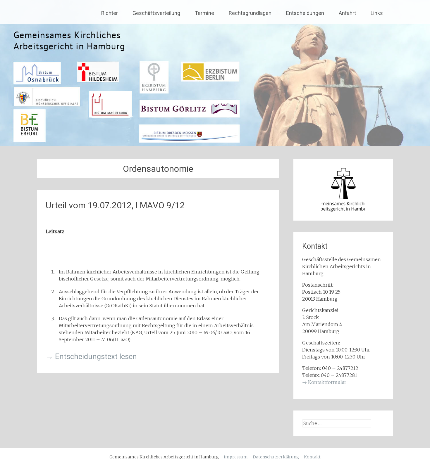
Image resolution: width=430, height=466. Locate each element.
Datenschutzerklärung (276, 457)
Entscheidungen (305, 13)
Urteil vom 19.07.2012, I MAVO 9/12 (115, 205)
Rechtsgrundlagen (250, 13)
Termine (204, 13)
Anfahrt (347, 13)
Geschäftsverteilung (156, 13)
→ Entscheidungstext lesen (91, 356)
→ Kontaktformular (324, 382)
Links (377, 13)
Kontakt (312, 457)
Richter (109, 13)
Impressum (236, 457)
